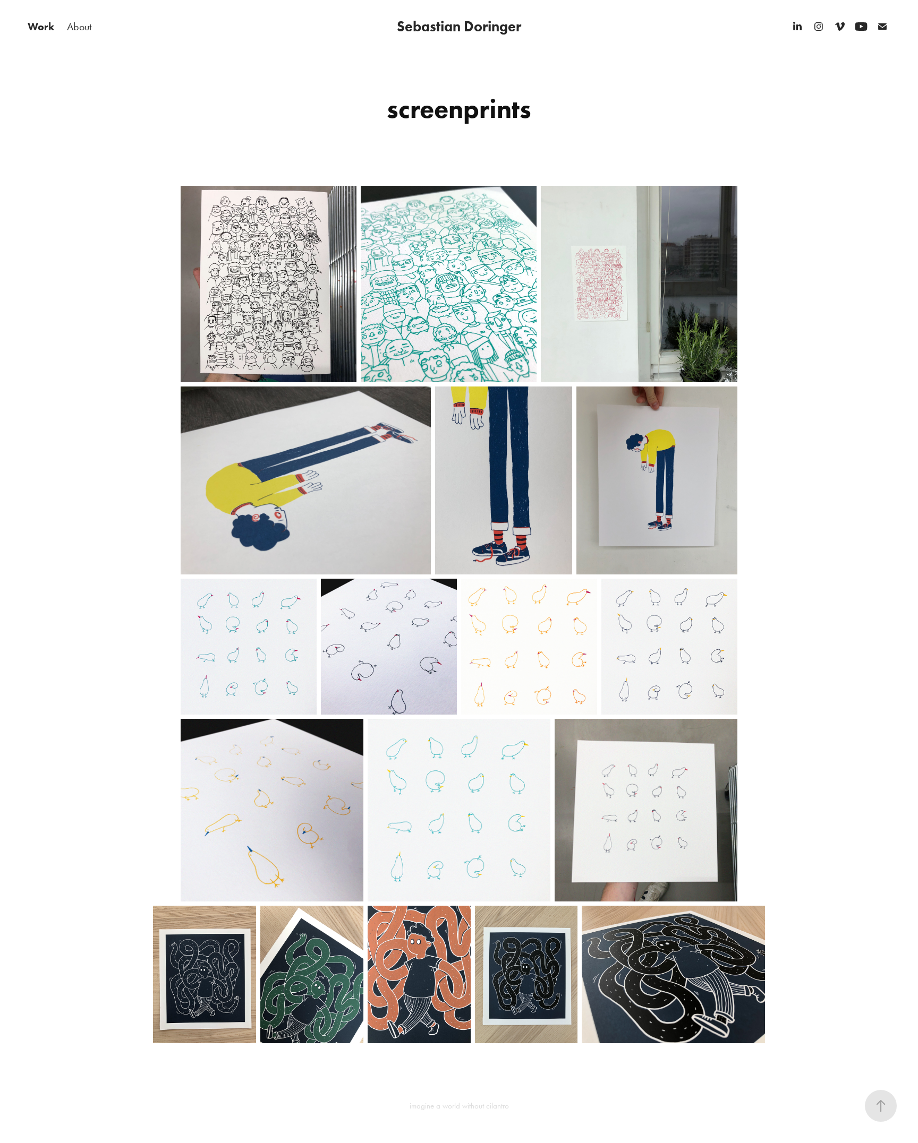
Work (41, 26)
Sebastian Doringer (459, 26)
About (79, 26)
